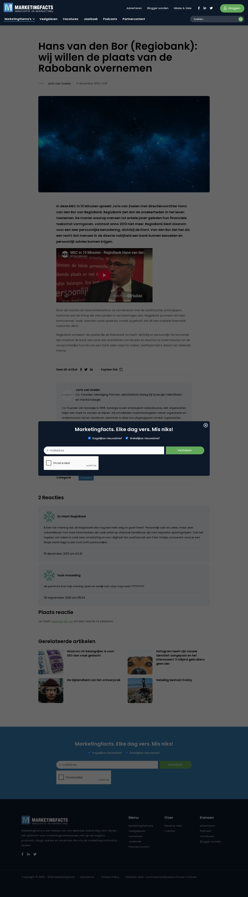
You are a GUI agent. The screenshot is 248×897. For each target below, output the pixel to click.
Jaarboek (91, 19)
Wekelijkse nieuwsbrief (145, 438)
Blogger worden (157, 8)
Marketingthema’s (18, 19)
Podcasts (110, 19)
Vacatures (70, 19)
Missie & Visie (183, 8)
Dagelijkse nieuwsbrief (107, 438)
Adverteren (134, 8)
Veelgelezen (48, 19)
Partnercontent (134, 19)
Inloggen (234, 8)
